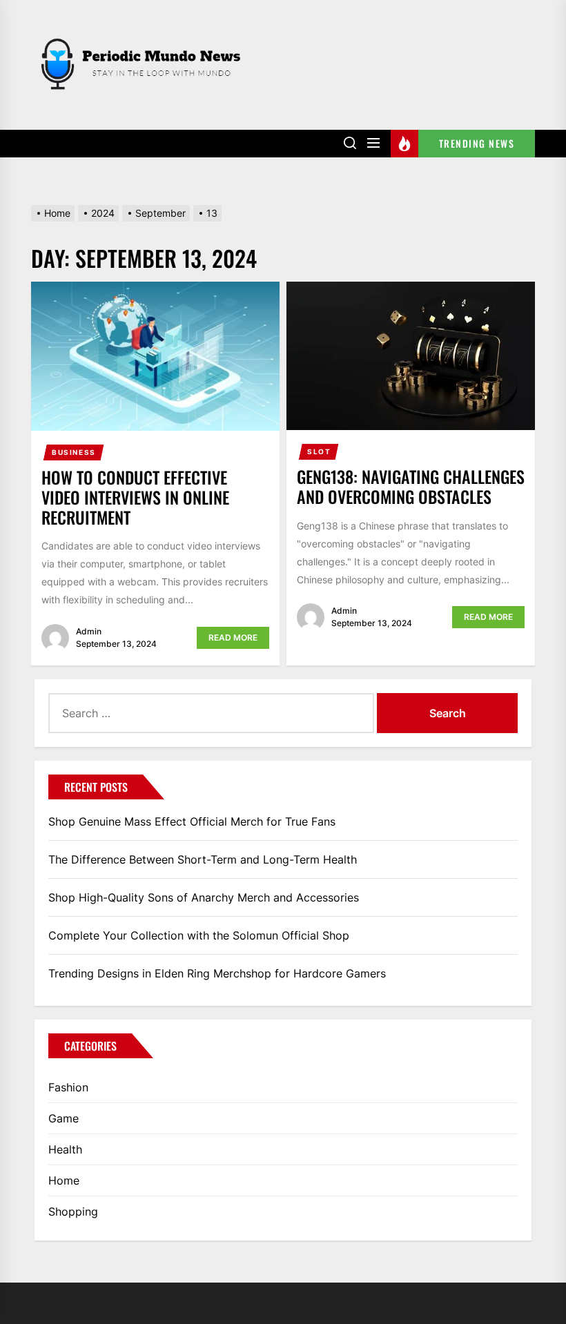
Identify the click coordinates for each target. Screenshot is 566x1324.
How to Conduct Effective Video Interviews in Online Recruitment (135, 497)
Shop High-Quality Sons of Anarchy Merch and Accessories (203, 897)
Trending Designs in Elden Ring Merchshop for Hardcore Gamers (217, 973)
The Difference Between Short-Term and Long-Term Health (202, 859)
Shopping (73, 1211)
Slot (319, 451)
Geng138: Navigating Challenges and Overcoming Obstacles (411, 486)
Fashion (68, 1087)
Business (74, 452)
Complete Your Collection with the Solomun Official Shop (198, 935)
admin (88, 631)
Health (65, 1149)
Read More (232, 637)
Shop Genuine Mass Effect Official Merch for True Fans (191, 821)
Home (63, 1180)
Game (63, 1118)
